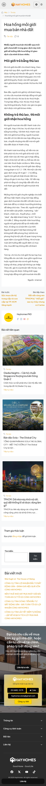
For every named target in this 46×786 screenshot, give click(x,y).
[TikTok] (34, 772)
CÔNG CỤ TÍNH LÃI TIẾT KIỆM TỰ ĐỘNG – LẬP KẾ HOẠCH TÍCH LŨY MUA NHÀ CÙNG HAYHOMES (23, 615)
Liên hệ (23, 781)
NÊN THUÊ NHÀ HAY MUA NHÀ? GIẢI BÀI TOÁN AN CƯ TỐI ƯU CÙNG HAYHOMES (23, 595)
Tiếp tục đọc (9, 390)
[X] (19, 772)
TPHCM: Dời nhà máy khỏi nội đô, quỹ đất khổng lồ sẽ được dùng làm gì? (22, 502)
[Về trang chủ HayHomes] (23, 760)
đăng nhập (17, 536)
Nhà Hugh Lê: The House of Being (20, 579)
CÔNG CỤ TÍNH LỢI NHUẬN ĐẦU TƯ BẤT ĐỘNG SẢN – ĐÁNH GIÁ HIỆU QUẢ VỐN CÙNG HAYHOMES (23, 586)
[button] (4, 4)
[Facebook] (12, 772)
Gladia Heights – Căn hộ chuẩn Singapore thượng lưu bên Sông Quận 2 (21, 375)
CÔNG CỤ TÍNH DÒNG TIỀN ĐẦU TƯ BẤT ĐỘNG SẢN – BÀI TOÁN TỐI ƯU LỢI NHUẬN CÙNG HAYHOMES (23, 604)
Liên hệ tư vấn (23, 667)
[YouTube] (26, 772)
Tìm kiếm (9, 551)
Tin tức (13, 12)
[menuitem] (41, 4)
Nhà (5, 12)
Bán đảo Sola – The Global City (20, 437)
